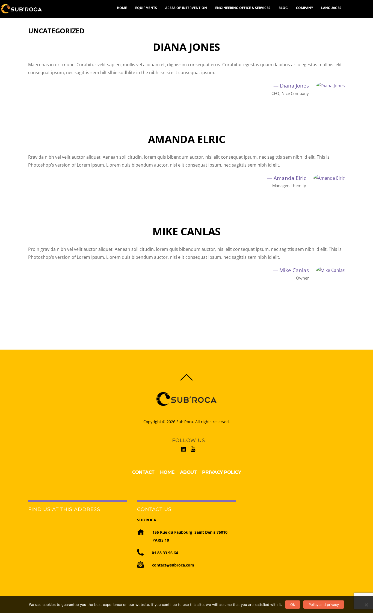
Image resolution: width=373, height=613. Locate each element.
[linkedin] (184, 448)
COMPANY (304, 7)
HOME (122, 7)
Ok (292, 604)
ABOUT (188, 472)
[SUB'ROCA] (21, 8)
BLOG (283, 7)
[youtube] (193, 448)
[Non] (366, 605)
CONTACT (143, 472)
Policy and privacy (324, 604)
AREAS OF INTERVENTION (186, 7)
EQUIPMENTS (146, 7)
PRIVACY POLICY (221, 472)
